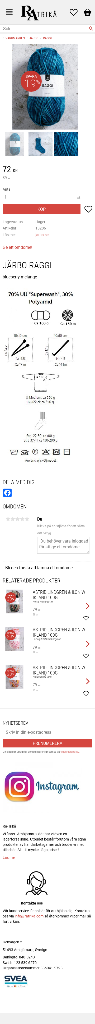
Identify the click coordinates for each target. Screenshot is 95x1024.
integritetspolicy (70, 752)
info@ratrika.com (29, 916)
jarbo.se (42, 234)
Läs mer (9, 857)
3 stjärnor (17, 519)
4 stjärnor (22, 519)
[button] (76, 12)
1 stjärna (8, 519)
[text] (47, 170)
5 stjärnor (27, 519)
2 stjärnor (12, 519)
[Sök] (91, 29)
